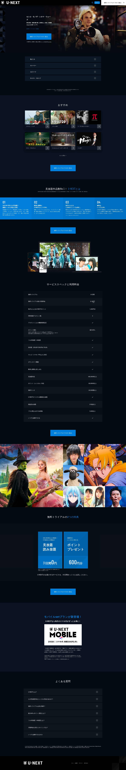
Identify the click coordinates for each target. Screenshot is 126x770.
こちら (50, 41)
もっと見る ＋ (63, 155)
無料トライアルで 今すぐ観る (112, 3)
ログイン (97, 2)
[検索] (92, 2)
